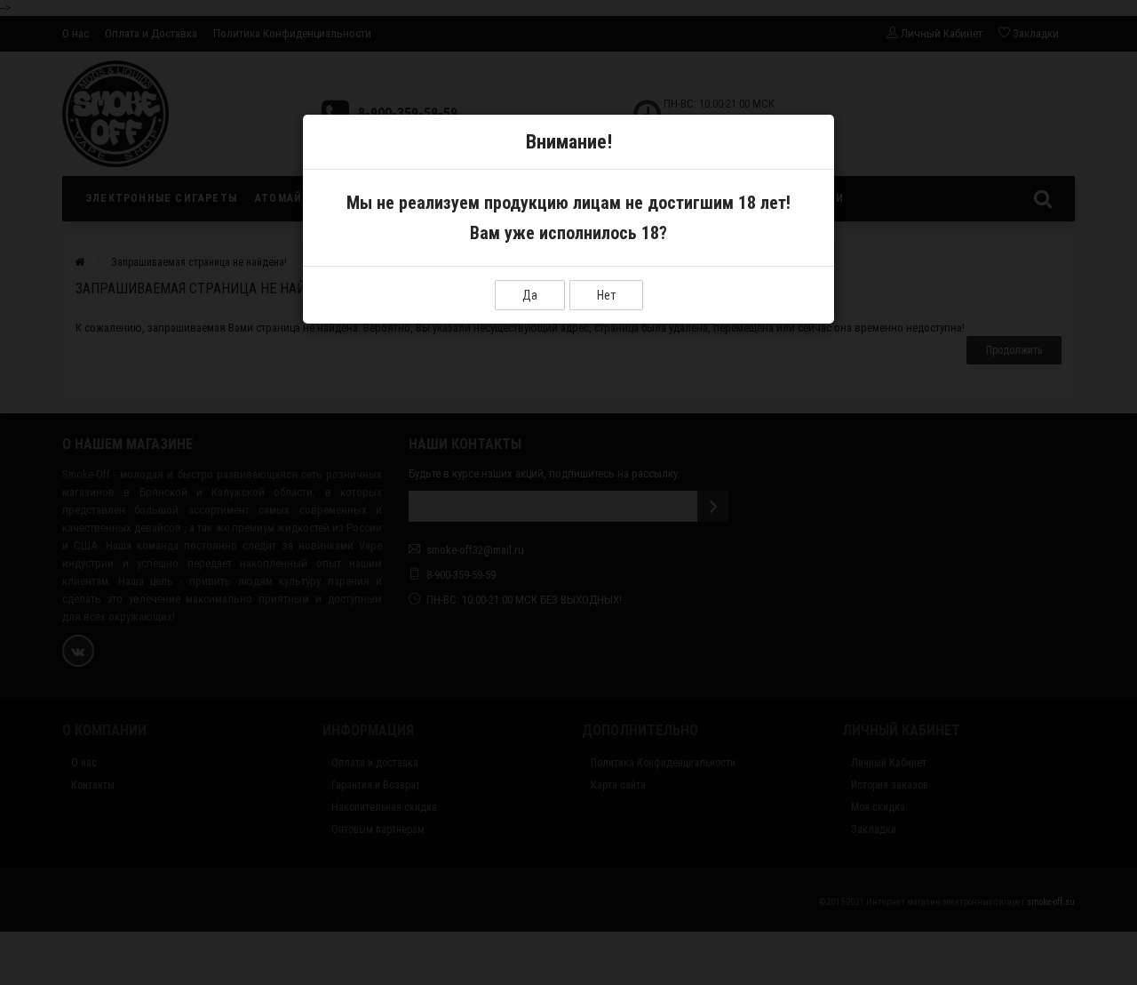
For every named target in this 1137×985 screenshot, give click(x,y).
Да (529, 295)
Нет (606, 295)
